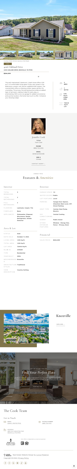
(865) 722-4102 (38, 148)
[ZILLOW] (25, 463)
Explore (60, 324)
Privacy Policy (23, 458)
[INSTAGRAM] (9, 463)
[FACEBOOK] (5, 463)
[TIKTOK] (21, 463)
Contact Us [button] (37, 386)
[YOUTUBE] (17, 463)
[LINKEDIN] (13, 463)
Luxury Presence (42, 455)
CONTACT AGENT (38, 163)
